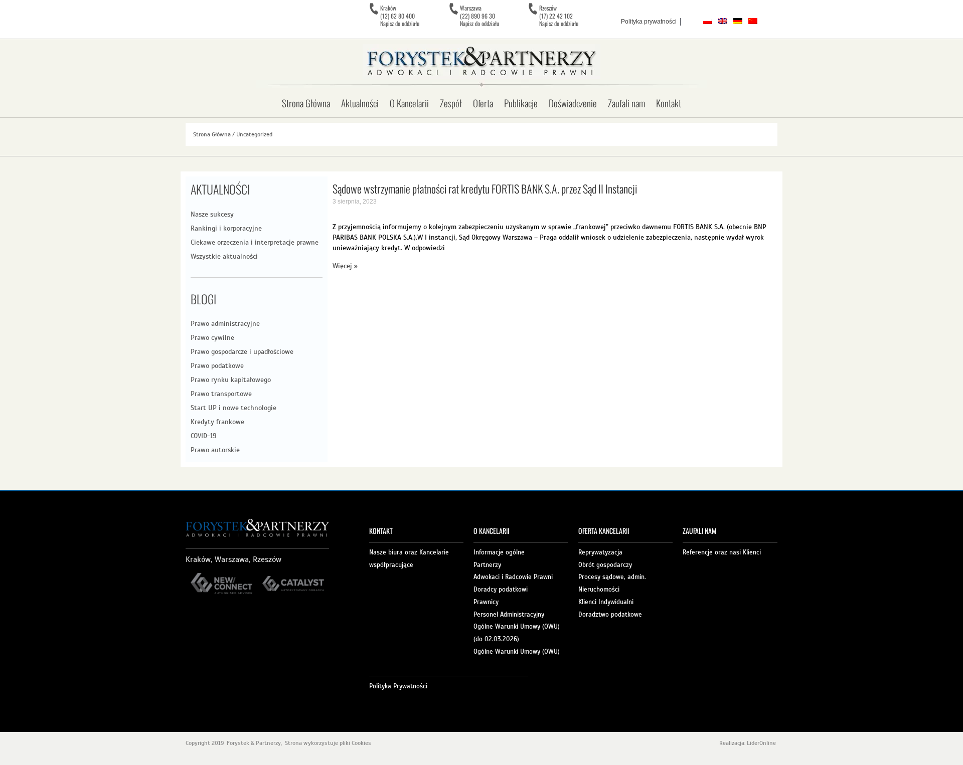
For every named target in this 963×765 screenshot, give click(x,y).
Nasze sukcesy (212, 214)
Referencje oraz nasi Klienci (722, 552)
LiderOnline (762, 742)
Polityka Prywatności (398, 686)
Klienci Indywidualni (605, 602)
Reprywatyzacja (600, 552)
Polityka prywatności (649, 21)
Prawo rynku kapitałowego (231, 379)
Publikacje (521, 103)
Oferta (483, 103)
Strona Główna (306, 103)
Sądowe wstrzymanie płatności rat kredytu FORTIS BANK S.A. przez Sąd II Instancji (485, 188)
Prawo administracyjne (225, 323)
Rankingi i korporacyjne (226, 228)
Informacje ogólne (499, 552)
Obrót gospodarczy (605, 565)
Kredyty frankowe (217, 422)
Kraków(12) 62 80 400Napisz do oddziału (399, 16)
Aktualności (360, 103)
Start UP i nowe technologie (233, 408)
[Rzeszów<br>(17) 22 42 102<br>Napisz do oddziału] (533, 9)
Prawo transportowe (221, 394)
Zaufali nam (626, 103)
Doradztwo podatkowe (610, 615)
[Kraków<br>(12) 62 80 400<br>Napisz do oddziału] (374, 9)
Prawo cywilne (212, 337)
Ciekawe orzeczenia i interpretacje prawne (254, 242)
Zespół (451, 103)
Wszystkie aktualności (224, 256)
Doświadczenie (573, 103)
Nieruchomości (598, 590)
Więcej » (345, 266)
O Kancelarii (409, 103)
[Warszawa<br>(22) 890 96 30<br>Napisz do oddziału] (453, 9)
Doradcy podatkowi (500, 590)
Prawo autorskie (215, 450)
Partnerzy (487, 565)
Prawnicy (486, 602)
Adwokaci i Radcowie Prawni (513, 577)
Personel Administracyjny (508, 615)
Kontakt (668, 103)
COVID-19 (203, 436)
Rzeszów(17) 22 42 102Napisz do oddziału (558, 16)
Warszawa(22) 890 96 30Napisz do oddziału (479, 16)
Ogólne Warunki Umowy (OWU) (516, 652)
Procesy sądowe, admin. (612, 577)
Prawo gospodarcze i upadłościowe (242, 351)
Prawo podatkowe (217, 365)
